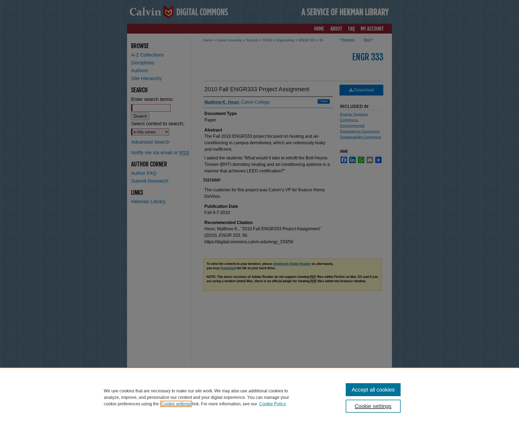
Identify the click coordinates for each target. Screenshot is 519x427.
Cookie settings (176, 404)
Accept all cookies (373, 390)
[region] (259, 397)
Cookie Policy (272, 404)
